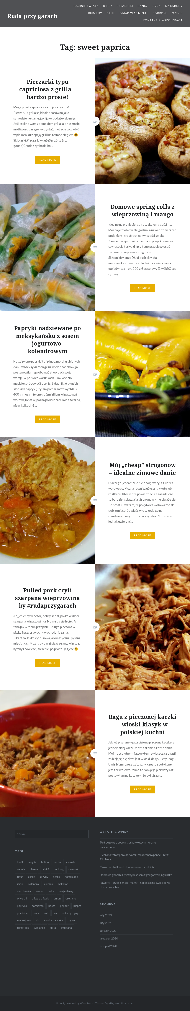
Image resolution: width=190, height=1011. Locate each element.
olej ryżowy (66, 891)
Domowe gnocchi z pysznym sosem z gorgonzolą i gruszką (136, 874)
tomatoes (23, 927)
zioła (53, 927)
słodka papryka (53, 920)
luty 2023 (106, 915)
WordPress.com (124, 1003)
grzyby (44, 876)
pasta (51, 905)
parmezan (38, 905)
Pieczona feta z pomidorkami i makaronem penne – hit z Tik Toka (134, 857)
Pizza (156, 5)
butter (57, 862)
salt (46, 913)
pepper (64, 905)
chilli (46, 869)
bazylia (32, 862)
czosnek (73, 869)
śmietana (66, 927)
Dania (142, 5)
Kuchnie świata (86, 5)
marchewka (24, 891)
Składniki (125, 5)
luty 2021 (106, 922)
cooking (59, 869)
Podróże (160, 13)
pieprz (77, 905)
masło (39, 891)
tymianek (39, 927)
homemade (71, 876)
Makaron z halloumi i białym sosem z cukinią (127, 867)
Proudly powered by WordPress (74, 1003)
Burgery (95, 13)
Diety (107, 5)
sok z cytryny (70, 913)
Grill (111, 13)
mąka (51, 891)
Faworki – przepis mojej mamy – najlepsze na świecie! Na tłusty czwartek (135, 885)
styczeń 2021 (108, 930)
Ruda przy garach (32, 16)
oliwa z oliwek (40, 898)
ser (55, 913)
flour (20, 876)
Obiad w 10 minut (133, 13)
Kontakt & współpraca (163, 20)
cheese (34, 869)
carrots (70, 862)
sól (37, 920)
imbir (20, 884)
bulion (45, 862)
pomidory (23, 913)
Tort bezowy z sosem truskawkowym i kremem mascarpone (129, 845)
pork (36, 913)
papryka (22, 905)
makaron (63, 884)
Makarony (174, 5)
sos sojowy (24, 920)
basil (20, 862)
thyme (71, 920)
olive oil (22, 898)
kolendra (33, 884)
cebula (21, 869)
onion (57, 898)
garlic (31, 876)
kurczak (48, 884)
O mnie (177, 13)
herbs (56, 876)
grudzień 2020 (109, 938)
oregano (70, 898)
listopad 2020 (108, 946)
